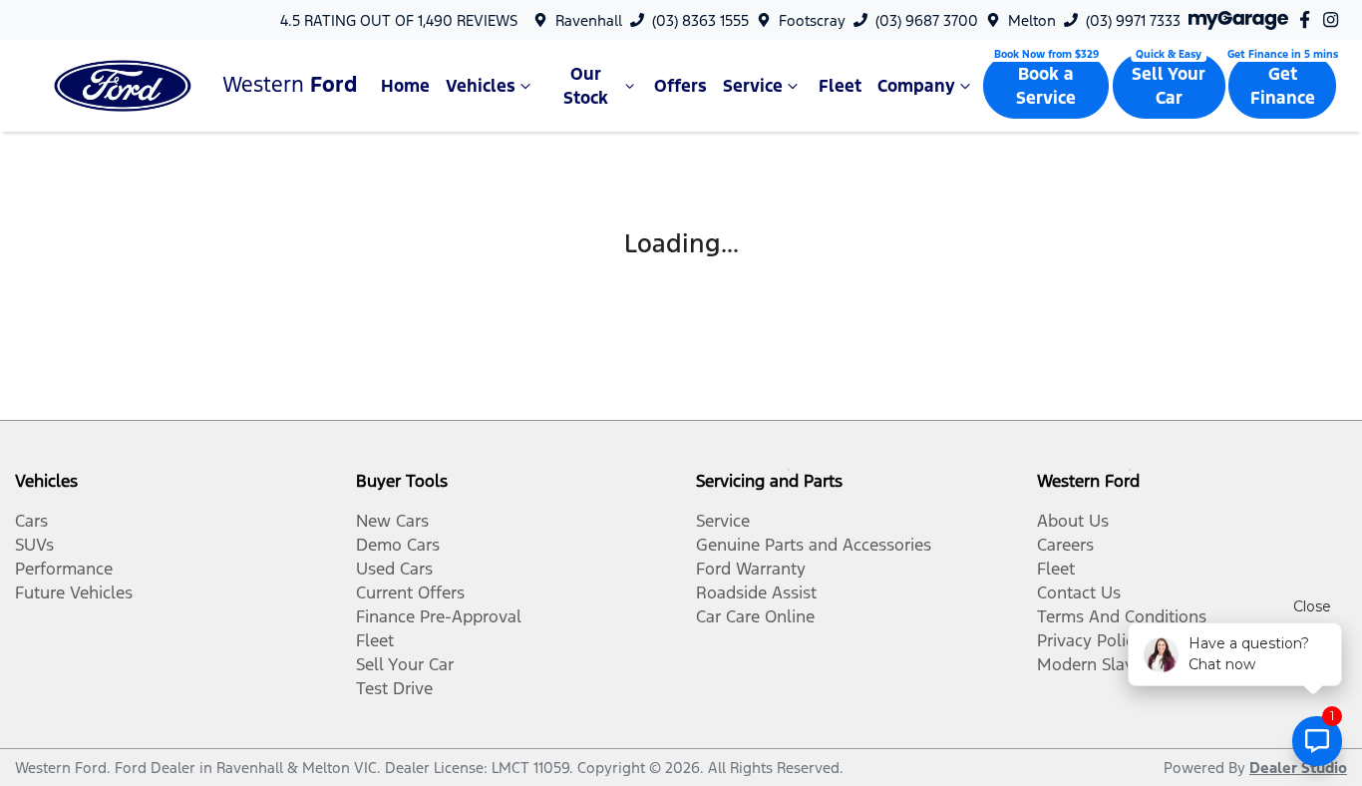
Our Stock (585, 86)
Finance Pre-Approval (438, 616)
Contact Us (1079, 592)
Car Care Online (755, 616)
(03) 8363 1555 (700, 20)
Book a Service (1046, 86)
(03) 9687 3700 (926, 20)
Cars (31, 521)
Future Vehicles (74, 592)
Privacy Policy (1090, 640)
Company (916, 86)
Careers (1065, 545)
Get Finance (1282, 86)
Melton (1032, 20)
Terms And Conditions (1121, 616)
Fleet (840, 86)
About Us (1073, 521)
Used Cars (394, 569)
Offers (680, 86)
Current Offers (410, 592)
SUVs (34, 545)
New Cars (392, 521)
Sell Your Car (1168, 86)
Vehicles (480, 86)
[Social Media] (1308, 19)
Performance (64, 569)
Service (753, 86)
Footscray (812, 20)
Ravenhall (588, 20)
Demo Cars (398, 545)
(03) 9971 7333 (1133, 20)
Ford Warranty (751, 569)
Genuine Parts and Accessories (813, 545)
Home (405, 86)
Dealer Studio (1298, 767)
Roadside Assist (756, 592)
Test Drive (394, 688)
